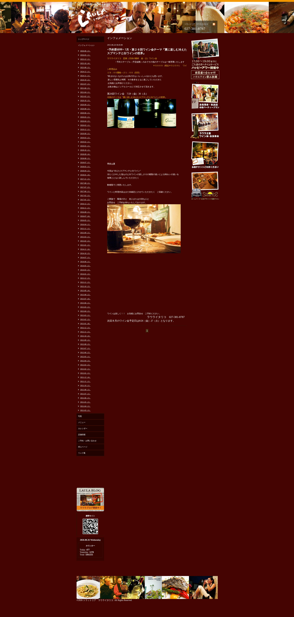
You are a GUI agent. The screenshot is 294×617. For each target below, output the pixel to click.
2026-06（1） (85, 51)
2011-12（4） (85, 377)
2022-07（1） (85, 84)
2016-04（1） (85, 224)
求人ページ (82, 447)
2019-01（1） (85, 146)
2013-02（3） (85, 319)
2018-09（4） (85, 154)
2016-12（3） (85, 204)
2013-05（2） (85, 307)
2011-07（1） (85, 394)
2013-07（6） (85, 299)
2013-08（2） (85, 295)
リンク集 (81, 453)
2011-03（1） (85, 410)
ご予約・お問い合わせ (87, 441)
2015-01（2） (85, 245)
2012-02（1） (85, 369)
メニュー (81, 422)
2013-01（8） (85, 323)
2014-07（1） (85, 257)
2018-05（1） (85, 167)
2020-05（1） (85, 117)
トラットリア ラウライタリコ (98, 600)
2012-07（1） (85, 348)
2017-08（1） (85, 183)
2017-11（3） (85, 179)
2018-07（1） (85, 162)
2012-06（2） (85, 352)
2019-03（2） (85, 138)
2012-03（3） (85, 365)
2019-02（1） (85, 142)
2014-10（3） (85, 253)
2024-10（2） (85, 80)
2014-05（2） (85, 266)
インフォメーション (86, 45)
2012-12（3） (85, 328)
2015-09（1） (85, 233)
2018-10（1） (85, 150)
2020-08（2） (85, 109)
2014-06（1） (85, 262)
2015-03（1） (85, 237)
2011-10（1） (85, 385)
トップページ (83, 39)
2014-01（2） (85, 274)
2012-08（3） (85, 344)
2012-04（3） (85, 361)
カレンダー (82, 428)
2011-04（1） (85, 406)
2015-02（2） (85, 241)
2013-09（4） (85, 290)
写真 (80, 416)
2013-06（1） (85, 303)
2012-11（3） (85, 332)
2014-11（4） (85, 249)
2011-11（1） (85, 381)
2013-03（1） (85, 315)
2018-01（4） (85, 175)
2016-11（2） (85, 208)
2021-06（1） (85, 88)
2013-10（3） (85, 286)
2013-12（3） (85, 278)
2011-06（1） (85, 398)
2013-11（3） (85, 282)
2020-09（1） (85, 105)
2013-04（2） (85, 311)
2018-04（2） (85, 171)
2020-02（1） (85, 125)
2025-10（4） (85, 63)
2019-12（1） (85, 129)
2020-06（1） (85, 113)
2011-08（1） (85, 390)
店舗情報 (81, 435)
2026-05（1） (85, 55)
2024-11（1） (85, 76)
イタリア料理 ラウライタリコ (94, 4)
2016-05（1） (85, 220)
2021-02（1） (85, 96)
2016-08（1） (85, 212)
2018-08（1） (85, 158)
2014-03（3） (85, 270)
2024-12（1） (85, 72)
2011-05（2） (85, 402)
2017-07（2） (85, 187)
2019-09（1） (85, 133)
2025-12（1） (85, 59)
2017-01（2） (85, 200)
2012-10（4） (85, 336)
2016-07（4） (85, 216)
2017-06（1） (85, 191)
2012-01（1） (85, 373)
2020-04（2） (85, 121)
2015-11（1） (85, 228)
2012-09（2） (85, 340)
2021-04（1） (85, 92)
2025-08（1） (85, 67)
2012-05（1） (85, 357)
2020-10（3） (85, 100)
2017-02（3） (85, 195)
